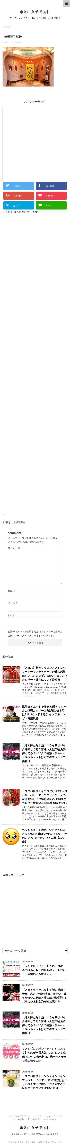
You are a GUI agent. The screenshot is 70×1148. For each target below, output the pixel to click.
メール (13, 603)
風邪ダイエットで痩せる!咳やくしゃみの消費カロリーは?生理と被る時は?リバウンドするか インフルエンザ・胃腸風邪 (44, 712)
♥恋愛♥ (21, 1119)
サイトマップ (50, 1119)
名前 (11, 591)
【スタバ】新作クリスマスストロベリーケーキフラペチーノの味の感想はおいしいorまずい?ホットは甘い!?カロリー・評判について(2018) (44, 673)
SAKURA (19, 522)
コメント (14, 548)
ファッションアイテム (19, 1116)
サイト (11, 615)
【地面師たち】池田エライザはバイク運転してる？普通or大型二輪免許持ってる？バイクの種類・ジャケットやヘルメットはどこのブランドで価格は (44, 753)
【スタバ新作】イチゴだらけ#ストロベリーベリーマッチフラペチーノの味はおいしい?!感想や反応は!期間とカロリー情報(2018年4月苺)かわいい (44, 797)
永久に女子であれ (35, 12)
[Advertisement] (35, 143)
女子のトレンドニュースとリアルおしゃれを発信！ (35, 1134)
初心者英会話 (34, 1119)
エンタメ (37, 1116)
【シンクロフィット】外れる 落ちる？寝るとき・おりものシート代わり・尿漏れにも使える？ (44, 970)
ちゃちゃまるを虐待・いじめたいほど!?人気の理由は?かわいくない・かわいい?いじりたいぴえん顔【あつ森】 (44, 836)
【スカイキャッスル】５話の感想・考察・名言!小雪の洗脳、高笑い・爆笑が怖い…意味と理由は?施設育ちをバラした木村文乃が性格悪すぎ (44, 995)
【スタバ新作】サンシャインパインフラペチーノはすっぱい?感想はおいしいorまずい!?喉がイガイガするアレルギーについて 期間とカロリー (44, 1082)
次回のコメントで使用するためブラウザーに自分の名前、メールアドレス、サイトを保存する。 (35, 633)
